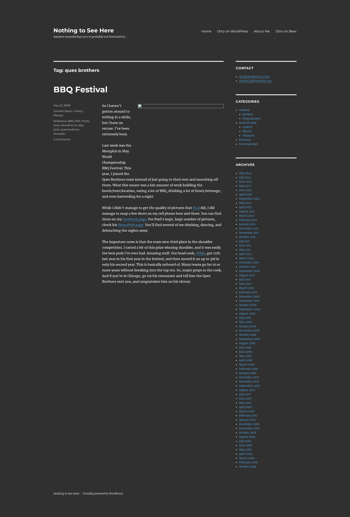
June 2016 (245, 190)
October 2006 (247, 432)
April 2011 (245, 254)
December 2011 (248, 228)
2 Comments (61, 139)
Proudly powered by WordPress (103, 493)
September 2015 (249, 198)
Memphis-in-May (72, 125)
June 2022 (245, 181)
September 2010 (249, 271)
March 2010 (246, 288)
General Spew (62, 111)
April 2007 (245, 407)
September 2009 (249, 309)
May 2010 (245, 284)
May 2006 (245, 449)
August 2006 (247, 437)
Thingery (248, 135)
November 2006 (249, 428)
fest (77, 121)
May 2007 (245, 403)
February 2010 (248, 292)
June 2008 (245, 352)
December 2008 (249, 330)
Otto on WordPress (232, 31)
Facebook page (134, 219)
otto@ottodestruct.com (254, 76)
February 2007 (248, 415)
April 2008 (245, 360)
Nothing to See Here (83, 30)
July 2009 (245, 318)
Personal (244, 140)
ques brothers (70, 129)
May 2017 (245, 186)
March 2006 (247, 458)
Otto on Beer (286, 31)
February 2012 (248, 220)
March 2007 (247, 411)
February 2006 (248, 462)
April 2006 (246, 454)
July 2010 (245, 279)
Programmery (251, 118)
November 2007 (249, 381)
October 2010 (247, 267)
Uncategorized (248, 144)
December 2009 (249, 296)
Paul (196, 208)
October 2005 (247, 466)
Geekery (244, 110)
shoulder (59, 133)
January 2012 (247, 224)
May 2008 (245, 356)
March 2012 (246, 215)
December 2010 (249, 262)
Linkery (78, 111)
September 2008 (249, 339)
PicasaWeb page (130, 225)
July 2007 (245, 394)
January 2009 (247, 326)
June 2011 (245, 245)
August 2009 (247, 313)
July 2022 (245, 177)
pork (56, 129)
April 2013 (245, 207)
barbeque (60, 121)
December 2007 (249, 377)
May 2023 (245, 173)
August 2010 (247, 275)
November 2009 (249, 301)
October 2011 (247, 237)
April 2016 (245, 194)
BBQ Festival (80, 89)
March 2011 (246, 258)
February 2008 (248, 369)
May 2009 (245, 322)
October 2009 (247, 305)
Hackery (247, 114)
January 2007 (247, 420)
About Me (262, 31)
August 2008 (247, 343)
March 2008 (247, 364)
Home (206, 31)
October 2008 (247, 335)
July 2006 (245, 441)
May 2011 (245, 250)
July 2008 (245, 347)
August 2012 (247, 211)
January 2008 (247, 373)
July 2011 (244, 241)
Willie (200, 253)
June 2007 (245, 398)
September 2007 (249, 386)
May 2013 (245, 203)
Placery (58, 115)
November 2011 (249, 233)
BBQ (71, 121)
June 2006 (245, 445)
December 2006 (249, 424)
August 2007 (247, 390)
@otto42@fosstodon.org (255, 81)
